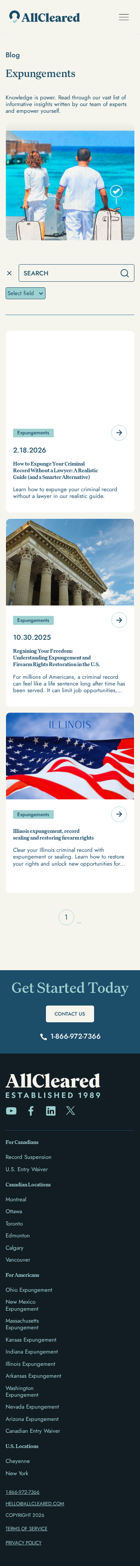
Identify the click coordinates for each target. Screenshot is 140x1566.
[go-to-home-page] (43, 16)
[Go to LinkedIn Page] (50, 1110)
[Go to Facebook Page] (31, 1110)
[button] (123, 17)
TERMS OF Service (26, 1528)
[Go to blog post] (70, 421)
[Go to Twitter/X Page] (70, 1110)
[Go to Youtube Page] (11, 1110)
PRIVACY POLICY (23, 1542)
